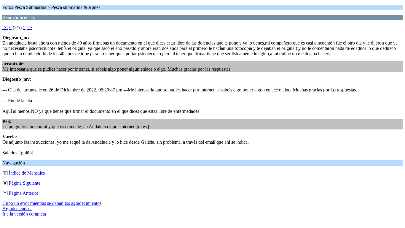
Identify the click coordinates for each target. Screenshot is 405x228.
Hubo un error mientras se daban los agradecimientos (51, 203)
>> (29, 27)
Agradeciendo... (17, 208)
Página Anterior (23, 193)
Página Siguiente (24, 183)
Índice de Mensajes (27, 172)
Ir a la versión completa (24, 213)
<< (5, 27)
